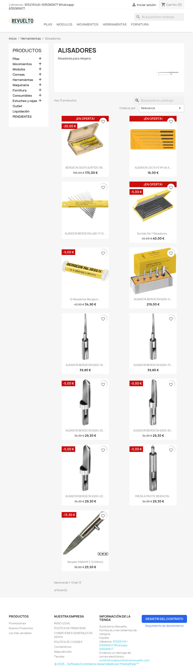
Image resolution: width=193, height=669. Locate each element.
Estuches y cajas (25, 101)
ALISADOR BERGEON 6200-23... (85, 430)
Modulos (64, 24)
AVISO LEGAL (62, 623)
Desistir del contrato (164, 619)
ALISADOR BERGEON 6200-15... (153, 365)
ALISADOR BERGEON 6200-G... (153, 299)
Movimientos (87, 24)
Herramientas (115, 24)
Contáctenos (62, 647)
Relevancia (161, 108)
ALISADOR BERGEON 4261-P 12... (85, 233)
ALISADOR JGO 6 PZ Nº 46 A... (153, 167)
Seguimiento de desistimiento (164, 626)
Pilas (48, 24)
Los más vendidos (20, 633)
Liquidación (21, 111)
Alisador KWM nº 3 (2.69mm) (85, 562)
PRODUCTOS (27, 50)
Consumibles (22, 96)
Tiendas (59, 656)
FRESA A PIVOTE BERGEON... (153, 496)
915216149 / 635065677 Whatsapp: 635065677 (42, 7)
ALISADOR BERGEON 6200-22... (85, 496)
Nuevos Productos (21, 628)
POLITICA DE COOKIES (68, 642)
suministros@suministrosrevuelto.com (124, 660)
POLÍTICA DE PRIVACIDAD (70, 628)
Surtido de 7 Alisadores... (153, 233)
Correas (19, 75)
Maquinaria (21, 85)
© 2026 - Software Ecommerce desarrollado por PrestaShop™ (96, 664)
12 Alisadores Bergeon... (85, 299)
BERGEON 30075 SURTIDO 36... (85, 167)
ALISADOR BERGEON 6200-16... (85, 365)
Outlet (17, 106)
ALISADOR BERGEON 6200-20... (153, 430)
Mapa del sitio (63, 651)
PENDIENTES (22, 117)
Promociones (17, 623)
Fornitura (140, 24)
